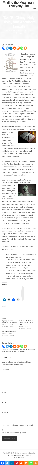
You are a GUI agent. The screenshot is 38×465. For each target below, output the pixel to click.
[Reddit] (14, 48)
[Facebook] (3, 48)
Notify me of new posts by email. (14, 433)
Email (4, 402)
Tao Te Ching (21, 351)
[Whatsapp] (21, 48)
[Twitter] (7, 48)
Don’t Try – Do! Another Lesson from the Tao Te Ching (26, 322)
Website (5, 412)
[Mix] (18, 48)
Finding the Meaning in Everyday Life (19, 4)
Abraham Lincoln (29, 349)
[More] (25, 48)
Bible (3, 351)
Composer (13, 455)
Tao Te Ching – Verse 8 (9, 331)
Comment (6, 370)
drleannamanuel (21, 30)
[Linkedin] (11, 48)
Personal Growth (13, 349)
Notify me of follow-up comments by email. (17, 425)
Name (4, 393)
